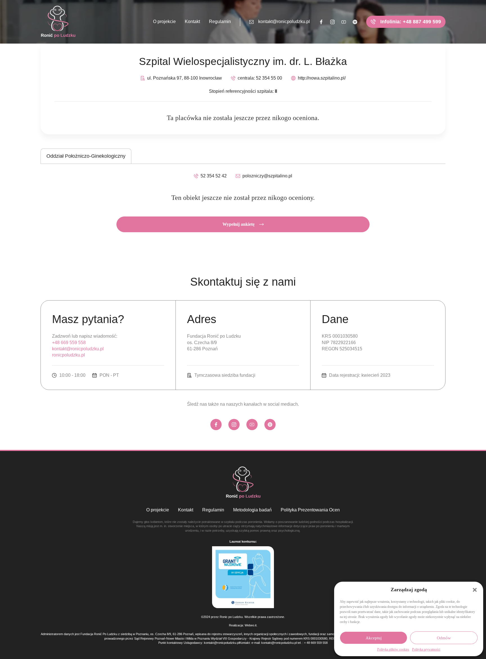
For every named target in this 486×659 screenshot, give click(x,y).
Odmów (444, 638)
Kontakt (192, 21)
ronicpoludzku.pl (68, 355)
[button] (475, 590)
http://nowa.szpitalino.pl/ (322, 78)
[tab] (85, 156)
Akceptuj (374, 638)
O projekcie (164, 21)
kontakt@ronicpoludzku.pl (284, 21)
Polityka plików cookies (393, 649)
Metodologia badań (252, 509)
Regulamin (220, 21)
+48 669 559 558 (69, 342)
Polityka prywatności (426, 649)
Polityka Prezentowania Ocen (310, 509)
